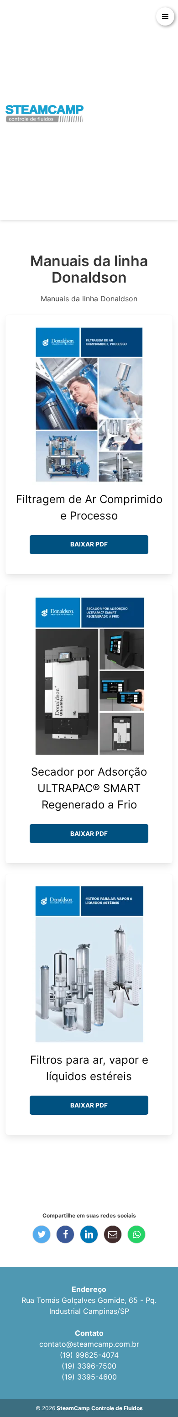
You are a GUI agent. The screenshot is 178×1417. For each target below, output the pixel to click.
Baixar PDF (89, 544)
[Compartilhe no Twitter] (41, 1234)
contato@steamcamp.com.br (89, 1344)
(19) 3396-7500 (89, 1365)
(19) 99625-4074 (89, 1354)
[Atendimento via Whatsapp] (153, 1385)
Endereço (89, 1289)
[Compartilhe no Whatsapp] (136, 1234)
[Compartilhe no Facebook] (65, 1234)
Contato (89, 1333)
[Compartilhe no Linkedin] (89, 1234)
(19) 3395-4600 (89, 1376)
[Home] (44, 114)
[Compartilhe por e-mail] (113, 1234)
